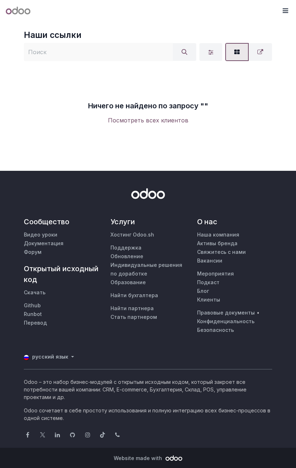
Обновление (126, 256)
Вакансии (209, 260)
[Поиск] (184, 52)
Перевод (35, 323)
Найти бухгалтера (134, 295)
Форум (33, 252)
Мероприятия (215, 273)
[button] (285, 11)
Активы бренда (217, 243)
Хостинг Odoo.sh (132, 234)
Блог (203, 291)
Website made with (139, 458)
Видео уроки (40, 234)
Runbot (33, 314)
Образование (128, 282)
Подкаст (208, 282)
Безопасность (215, 330)
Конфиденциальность (225, 321)
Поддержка (126, 247)
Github (32, 305)
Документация (44, 243)
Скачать (34, 292)
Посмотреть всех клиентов (148, 120)
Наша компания (218, 234)
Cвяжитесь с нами (221, 252)
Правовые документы (226, 312)
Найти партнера (132, 308)
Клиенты (208, 299)
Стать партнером (133, 317)
